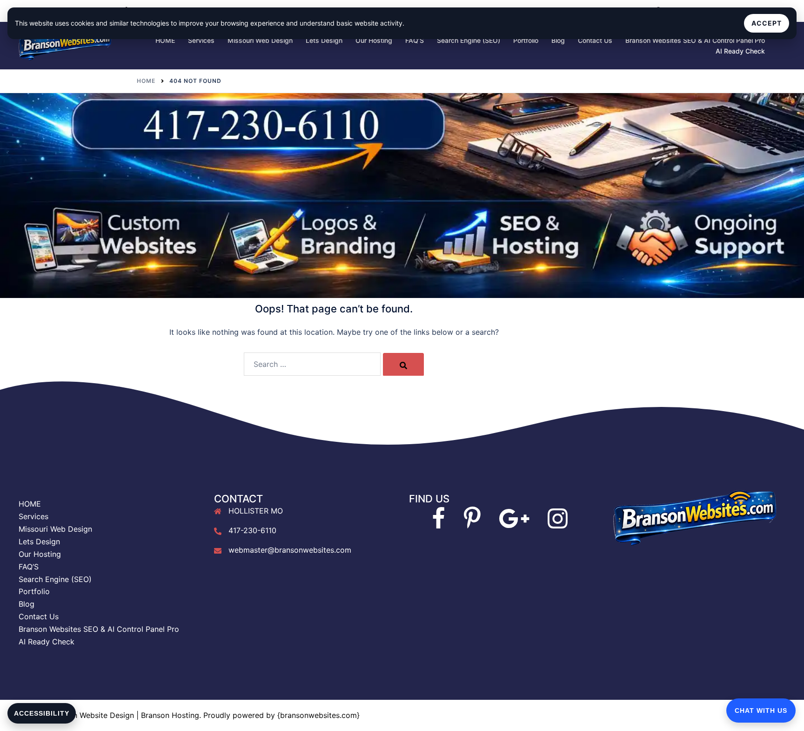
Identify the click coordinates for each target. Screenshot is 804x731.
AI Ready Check (740, 51)
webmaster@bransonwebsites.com (289, 550)
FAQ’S (414, 40)
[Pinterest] (472, 523)
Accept (766, 23)
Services (201, 40)
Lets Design (324, 40)
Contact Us (595, 40)
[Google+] (514, 523)
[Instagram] (558, 523)
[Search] (403, 364)
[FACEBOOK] (438, 523)
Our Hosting (373, 40)
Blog (558, 40)
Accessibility (41, 713)
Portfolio (525, 40)
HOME (165, 40)
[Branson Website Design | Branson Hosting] (65, 44)
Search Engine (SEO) (468, 40)
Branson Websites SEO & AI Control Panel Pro (695, 40)
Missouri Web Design (260, 40)
